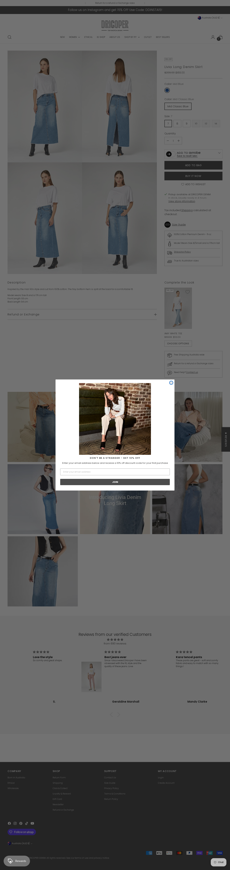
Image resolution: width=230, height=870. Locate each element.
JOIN (115, 482)
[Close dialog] (171, 382)
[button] (115, 419)
